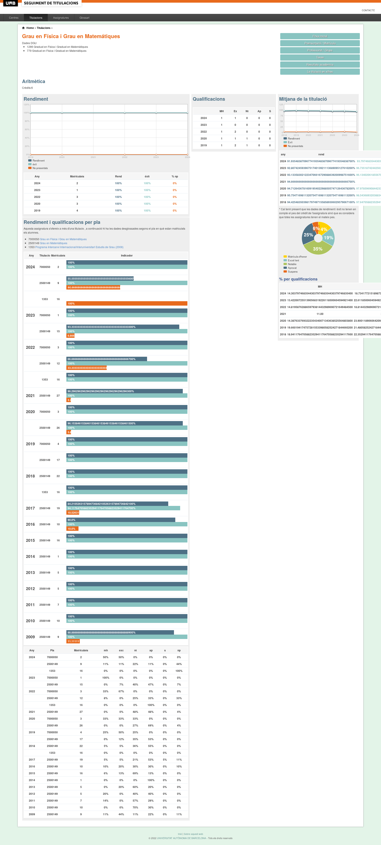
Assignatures (61, 17)
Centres (14, 17)
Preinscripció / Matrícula (320, 43)
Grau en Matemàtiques (53, 243)
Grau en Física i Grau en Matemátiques (63, 239)
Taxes (320, 57)
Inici (180, 834)
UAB (11, 3)
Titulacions (35, 17)
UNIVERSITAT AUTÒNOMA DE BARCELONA (181, 838)
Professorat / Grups (319, 50)
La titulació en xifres (320, 71)
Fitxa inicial (320, 36)
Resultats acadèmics (320, 64)
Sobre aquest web (193, 834)
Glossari (85, 17)
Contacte (368, 10)
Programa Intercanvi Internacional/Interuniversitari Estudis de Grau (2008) (79, 247)
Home (30, 28)
